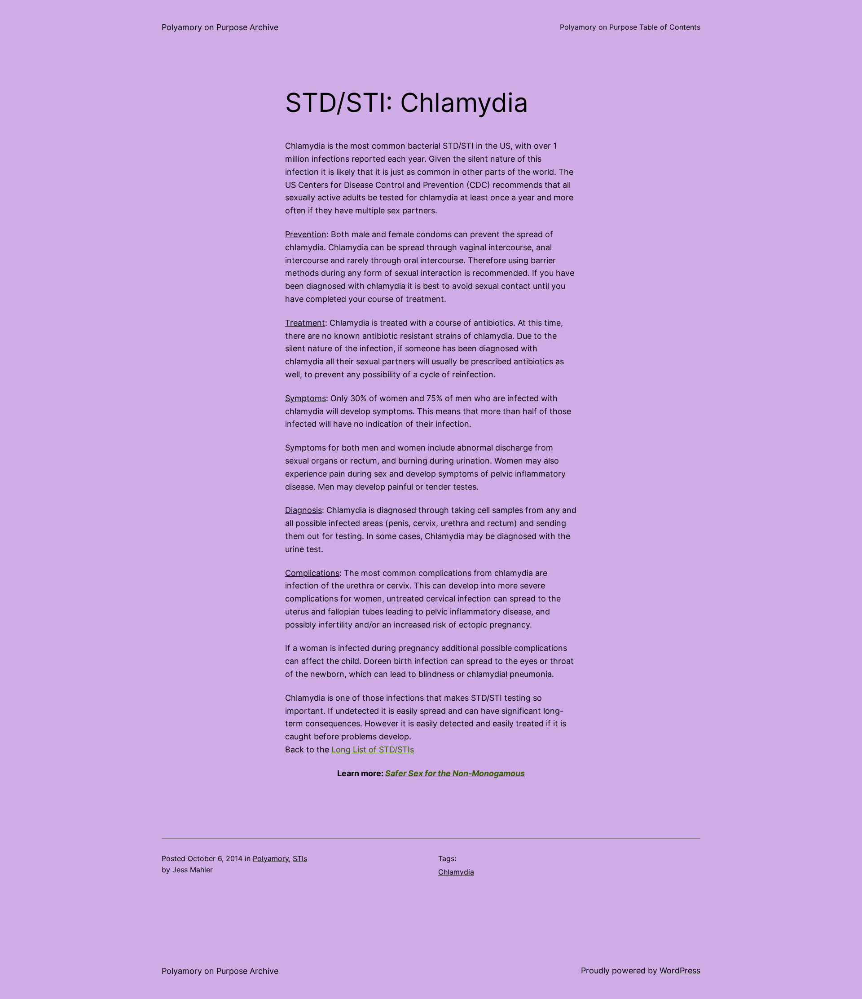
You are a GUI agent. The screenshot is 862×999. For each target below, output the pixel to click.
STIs (300, 858)
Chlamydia (456, 871)
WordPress (680, 970)
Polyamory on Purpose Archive (220, 27)
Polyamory (271, 858)
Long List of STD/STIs (372, 749)
